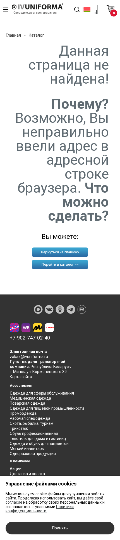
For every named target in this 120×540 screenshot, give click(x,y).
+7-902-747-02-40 (30, 338)
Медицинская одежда (30, 398)
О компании (20, 461)
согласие (14, 502)
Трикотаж (19, 428)
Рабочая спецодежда (30, 418)
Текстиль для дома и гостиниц (38, 438)
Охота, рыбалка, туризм (31, 423)
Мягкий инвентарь (27, 448)
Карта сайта (21, 376)
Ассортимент (21, 386)
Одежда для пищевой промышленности (47, 408)
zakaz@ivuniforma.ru (29, 356)
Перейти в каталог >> (60, 264)
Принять (60, 528)
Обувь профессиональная (34, 433)
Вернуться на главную (60, 252)
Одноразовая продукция (33, 453)
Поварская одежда (27, 403)
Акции (15, 468)
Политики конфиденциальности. (40, 508)
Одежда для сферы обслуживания (42, 393)
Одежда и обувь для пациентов (39, 443)
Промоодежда (23, 413)
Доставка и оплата (27, 473)
